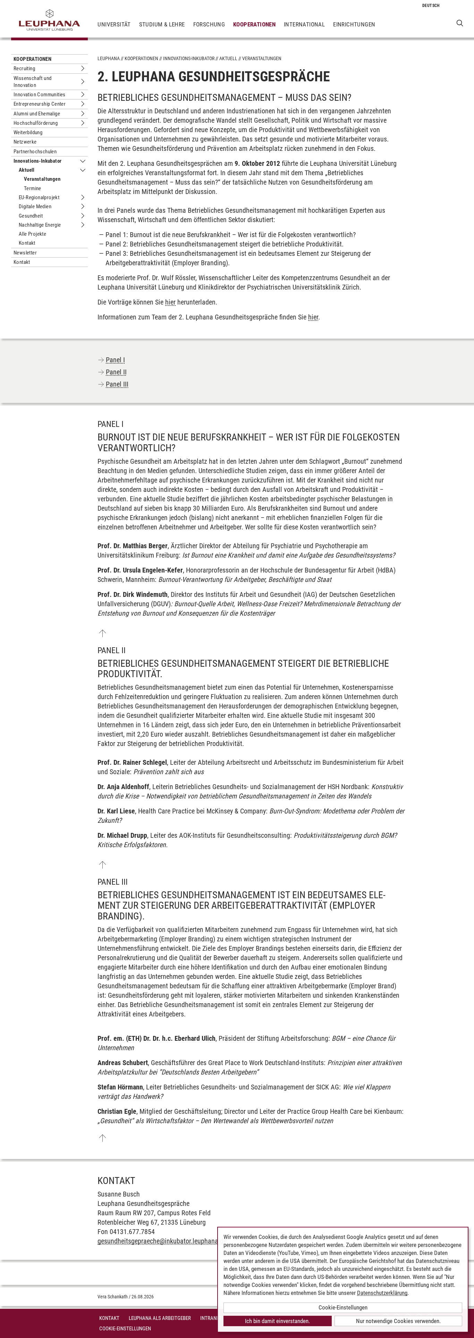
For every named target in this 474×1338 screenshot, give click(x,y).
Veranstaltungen (42, 179)
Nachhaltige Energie (40, 225)
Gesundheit (31, 216)
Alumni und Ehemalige (37, 114)
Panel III (117, 384)
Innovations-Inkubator (37, 161)
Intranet (211, 1318)
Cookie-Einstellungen (125, 1328)
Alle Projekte (32, 234)
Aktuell (27, 170)
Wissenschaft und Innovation (32, 81)
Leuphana (109, 58)
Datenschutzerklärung (382, 1292)
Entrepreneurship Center (40, 104)
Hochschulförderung (36, 123)
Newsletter (25, 253)
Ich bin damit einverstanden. (277, 1320)
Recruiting (24, 68)
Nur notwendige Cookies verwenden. (398, 1320)
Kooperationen (254, 24)
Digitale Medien (35, 206)
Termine (32, 188)
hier (170, 302)
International (304, 24)
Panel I (115, 360)
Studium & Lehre (162, 24)
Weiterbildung (28, 132)
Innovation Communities (40, 94)
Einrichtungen (354, 24)
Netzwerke (25, 142)
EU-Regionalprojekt (39, 197)
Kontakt (27, 243)
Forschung (209, 24)
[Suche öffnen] (460, 23)
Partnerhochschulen (35, 151)
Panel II (116, 372)
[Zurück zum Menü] (102, 633)
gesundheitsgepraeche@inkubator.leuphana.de (162, 1241)
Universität (114, 24)
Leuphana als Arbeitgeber (160, 1318)
